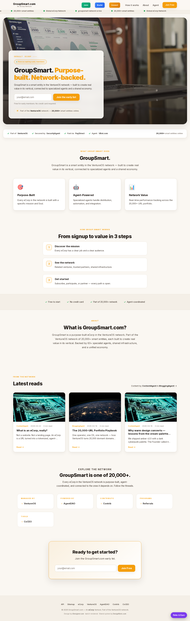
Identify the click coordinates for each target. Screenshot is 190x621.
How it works (132, 5)
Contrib (107, 503)
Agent (156, 5)
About (146, 5)
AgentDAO (69, 503)
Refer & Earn (179, 615)
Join (86, 5)
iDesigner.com (78, 614)
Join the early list (66, 97)
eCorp (81, 604)
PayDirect (79, 133)
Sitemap (71, 604)
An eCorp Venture (24, 6)
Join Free (169, 5)
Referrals (148, 503)
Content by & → (154, 386)
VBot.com (103, 133)
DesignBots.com (119, 614)
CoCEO (28, 521)
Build (99, 5)
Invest (114, 5)
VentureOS (23, 133)
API (62, 604)
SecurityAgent (53, 133)
